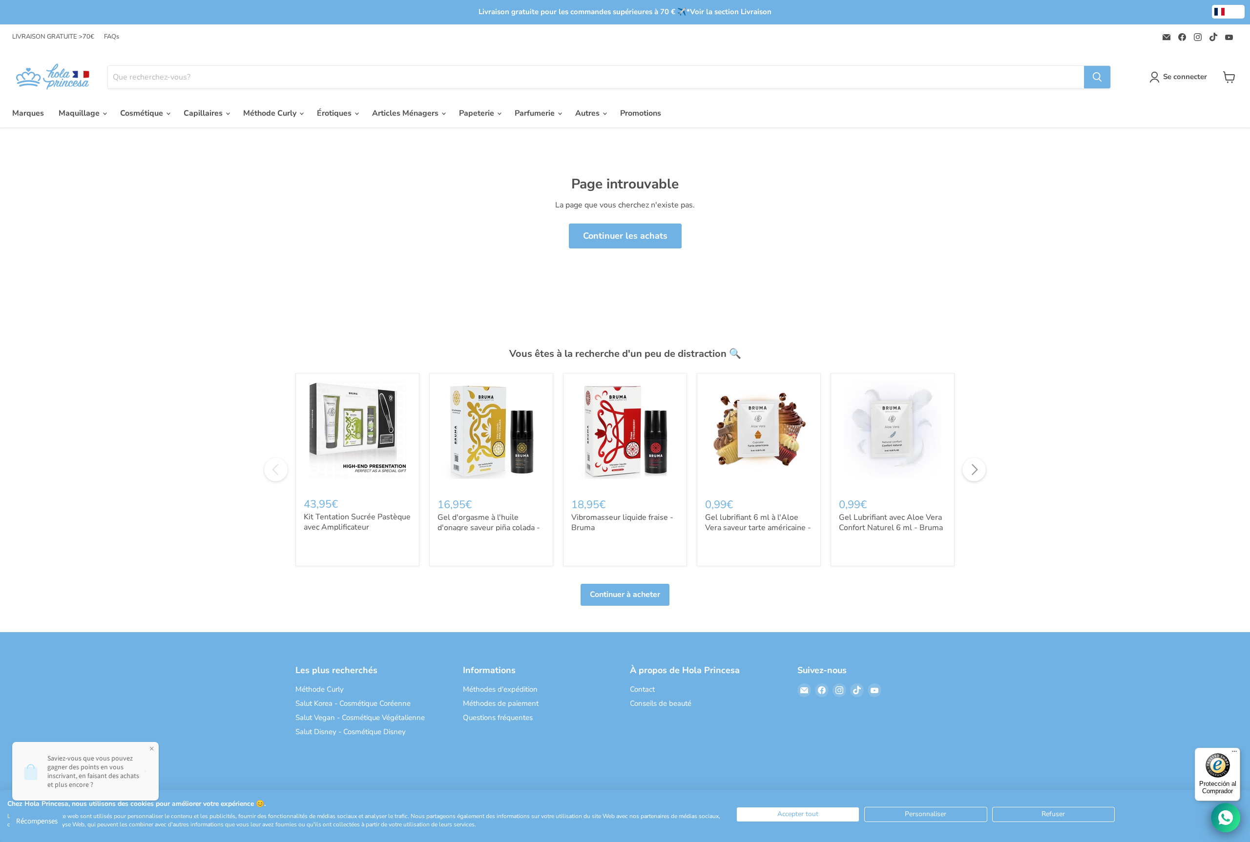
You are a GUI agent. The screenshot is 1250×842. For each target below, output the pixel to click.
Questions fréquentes (498, 717)
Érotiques (335, 113)
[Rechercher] (1097, 77)
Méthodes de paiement (501, 703)
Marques (28, 113)
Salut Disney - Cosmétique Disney (350, 732)
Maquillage (80, 113)
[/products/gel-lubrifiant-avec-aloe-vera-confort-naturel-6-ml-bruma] (892, 435)
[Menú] (1234, 754)
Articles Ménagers (406, 113)
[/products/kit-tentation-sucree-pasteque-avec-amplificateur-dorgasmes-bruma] (357, 435)
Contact (642, 689)
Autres (588, 113)
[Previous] (276, 469)
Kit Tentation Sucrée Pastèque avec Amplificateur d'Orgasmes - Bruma (357, 527)
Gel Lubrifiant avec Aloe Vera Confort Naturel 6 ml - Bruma (891, 522)
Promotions (640, 113)
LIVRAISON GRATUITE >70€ (53, 37)
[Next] (974, 469)
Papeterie (477, 113)
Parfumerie (536, 113)
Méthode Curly (270, 113)
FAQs (111, 37)
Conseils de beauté (660, 703)
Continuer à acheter (625, 594)
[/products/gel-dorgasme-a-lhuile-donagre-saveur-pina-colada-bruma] (491, 435)
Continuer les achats (625, 236)
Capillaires (204, 113)
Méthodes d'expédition (500, 689)
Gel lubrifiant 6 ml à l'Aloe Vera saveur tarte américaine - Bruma (758, 527)
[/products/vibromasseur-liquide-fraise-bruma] (625, 435)
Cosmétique (142, 113)
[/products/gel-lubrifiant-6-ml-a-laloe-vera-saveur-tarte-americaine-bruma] (758, 435)
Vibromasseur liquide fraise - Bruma (622, 522)
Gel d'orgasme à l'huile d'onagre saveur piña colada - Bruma (489, 527)
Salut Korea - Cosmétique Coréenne (353, 703)
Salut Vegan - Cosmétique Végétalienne (360, 717)
